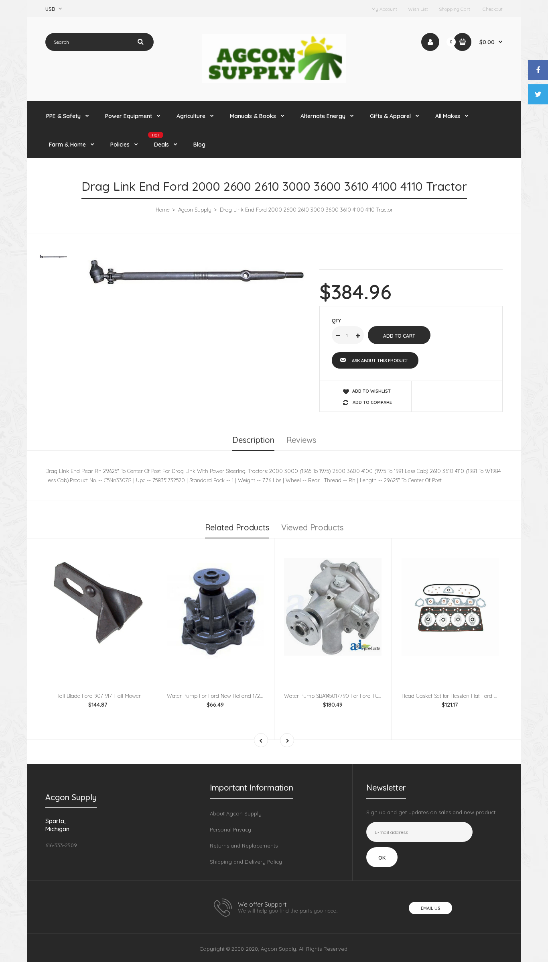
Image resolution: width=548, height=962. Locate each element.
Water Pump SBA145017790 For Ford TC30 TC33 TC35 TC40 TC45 (360, 696)
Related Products (237, 527)
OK (382, 857)
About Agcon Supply (236, 813)
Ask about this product (380, 360)
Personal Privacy (230, 829)
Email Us (430, 908)
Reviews (301, 440)
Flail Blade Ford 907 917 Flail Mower (98, 696)
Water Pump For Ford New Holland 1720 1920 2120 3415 (233, 696)
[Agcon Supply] (274, 80)
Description (253, 440)
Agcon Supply (194, 209)
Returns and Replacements (244, 845)
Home (163, 209)
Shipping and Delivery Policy (246, 861)
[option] (196, 276)
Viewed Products (312, 527)
